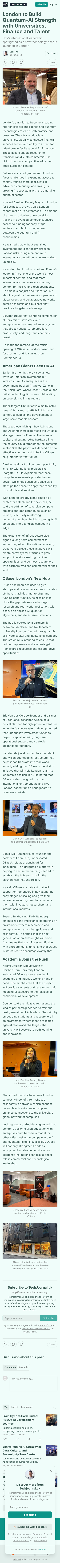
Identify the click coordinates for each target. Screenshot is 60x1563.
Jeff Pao (14, 52)
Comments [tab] (10, 1367)
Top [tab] (6, 1407)
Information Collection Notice (36, 1328)
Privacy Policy (40, 1540)
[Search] (54, 1407)
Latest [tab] (14, 1407)
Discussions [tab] (27, 1407)
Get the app (42, 1553)
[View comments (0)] (13, 62)
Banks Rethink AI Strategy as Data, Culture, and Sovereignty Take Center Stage (22, 1450)
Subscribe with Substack (32, 1526)
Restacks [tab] (23, 1367)
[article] (30, 1427)
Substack (17, 1559)
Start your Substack (24, 1553)
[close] (50, 1470)
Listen (53, 53)
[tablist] (16, 1367)
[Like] (6, 62)
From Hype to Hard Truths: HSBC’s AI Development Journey (20, 1419)
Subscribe (41, 4)
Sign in (53, 4)
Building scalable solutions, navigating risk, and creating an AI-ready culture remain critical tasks (22, 1429)
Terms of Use (45, 1325)
